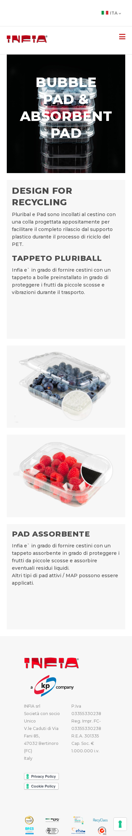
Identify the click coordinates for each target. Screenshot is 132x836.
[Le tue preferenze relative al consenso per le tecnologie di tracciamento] (120, 824)
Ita (114, 13)
